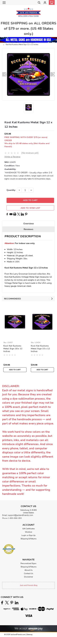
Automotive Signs (28, 42)
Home (4, 42)
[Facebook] (7, 214)
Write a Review (12, 156)
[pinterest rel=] (12, 602)
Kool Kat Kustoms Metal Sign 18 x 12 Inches (12, 348)
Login (23, 535)
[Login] (45, 3)
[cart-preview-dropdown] (51, 2)
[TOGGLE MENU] (4, 2)
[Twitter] (18, 214)
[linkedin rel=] (16, 602)
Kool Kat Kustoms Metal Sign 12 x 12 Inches (22, 44)
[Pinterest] (26, 214)
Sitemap (29, 635)
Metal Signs (14, 42)
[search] (39, 3)
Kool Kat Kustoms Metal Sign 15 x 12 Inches (40, 348)
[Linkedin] (22, 214)
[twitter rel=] (7, 602)
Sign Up (32, 535)
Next (52, 74)
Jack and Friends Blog (28, 585)
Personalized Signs (28, 563)
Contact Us (28, 573)
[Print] (14, 214)
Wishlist (28, 532)
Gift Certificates (28, 529)
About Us (29, 570)
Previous (4, 74)
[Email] (11, 214)
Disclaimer (28, 577)
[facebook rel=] (2, 602)
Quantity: (11, 190)
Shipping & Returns (29, 539)
